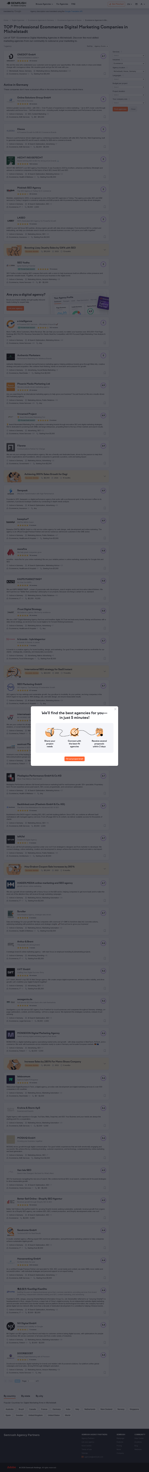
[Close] (115, 709)
